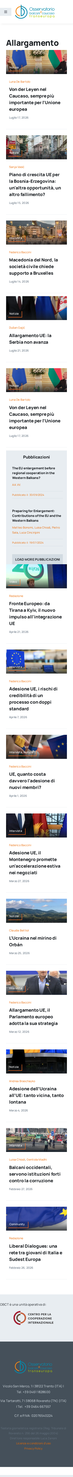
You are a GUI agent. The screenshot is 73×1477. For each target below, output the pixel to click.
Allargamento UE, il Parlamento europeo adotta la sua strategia (33, 1016)
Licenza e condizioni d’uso (33, 1443)
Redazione (16, 596)
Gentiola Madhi (37, 1159)
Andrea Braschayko (22, 1081)
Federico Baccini (20, 252)
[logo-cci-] (33, 1312)
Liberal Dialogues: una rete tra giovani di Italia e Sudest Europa (35, 1252)
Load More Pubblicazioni (37, 559)
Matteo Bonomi (22, 527)
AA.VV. (16, 485)
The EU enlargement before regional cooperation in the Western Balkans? (33, 473)
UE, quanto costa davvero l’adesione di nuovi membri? (32, 780)
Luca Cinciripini (29, 532)
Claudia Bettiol (19, 930)
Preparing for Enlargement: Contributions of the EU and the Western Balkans (36, 516)
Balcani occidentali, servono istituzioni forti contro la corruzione (35, 1174)
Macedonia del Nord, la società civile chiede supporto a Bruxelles (33, 266)
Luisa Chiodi (42, 527)
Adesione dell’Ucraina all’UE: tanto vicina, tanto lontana (36, 1095)
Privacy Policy (33, 1448)
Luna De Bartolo (19, 81)
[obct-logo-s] (34, 6)
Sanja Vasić (17, 167)
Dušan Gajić (17, 327)
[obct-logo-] (33, 1359)
